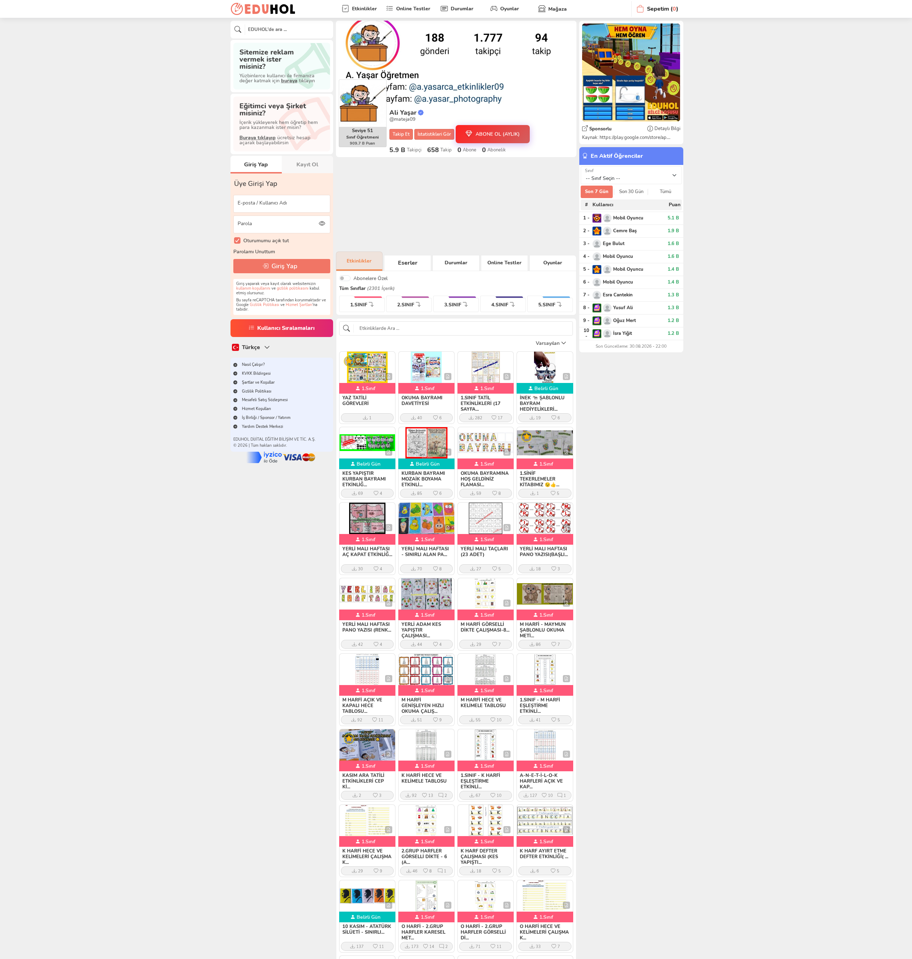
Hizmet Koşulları (256, 408)
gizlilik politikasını (293, 288)
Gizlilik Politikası (264, 304)
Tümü (665, 191)
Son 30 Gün (631, 191)
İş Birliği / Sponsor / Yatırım (266, 417)
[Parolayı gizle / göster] (322, 224)
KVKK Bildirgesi (256, 373)
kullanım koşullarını (253, 288)
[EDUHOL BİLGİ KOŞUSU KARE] (631, 72)
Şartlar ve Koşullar (258, 382)
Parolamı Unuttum (254, 251)
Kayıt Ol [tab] (307, 165)
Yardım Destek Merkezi (262, 426)
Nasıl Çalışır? (253, 364)
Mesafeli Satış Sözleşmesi (265, 400)
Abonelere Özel (370, 278)
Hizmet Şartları (299, 304)
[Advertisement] (456, 204)
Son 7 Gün (596, 191)
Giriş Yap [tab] (256, 165)
